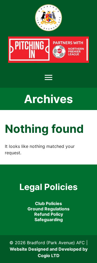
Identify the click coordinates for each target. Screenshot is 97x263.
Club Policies (48, 203)
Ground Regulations (48, 208)
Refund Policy (48, 214)
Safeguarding (48, 219)
